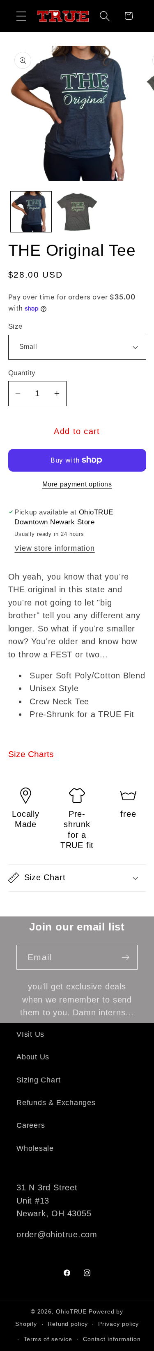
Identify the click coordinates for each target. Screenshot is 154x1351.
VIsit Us (30, 1034)
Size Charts (31, 754)
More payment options (77, 484)
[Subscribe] (125, 957)
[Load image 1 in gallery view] (31, 212)
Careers (30, 1125)
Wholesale (35, 1148)
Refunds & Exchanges (56, 1103)
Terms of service (48, 1339)
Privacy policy (118, 1324)
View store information (54, 548)
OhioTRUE (71, 1311)
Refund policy (68, 1324)
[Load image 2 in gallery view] (77, 212)
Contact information (112, 1339)
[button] (21, 16)
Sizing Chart (38, 1080)
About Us (32, 1057)
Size (15, 326)
